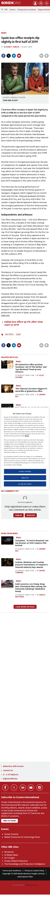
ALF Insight (9, 857)
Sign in (14, 50)
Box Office (9, 334)
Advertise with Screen (13, 766)
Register (31, 515)
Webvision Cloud (31, 885)
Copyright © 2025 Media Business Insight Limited (23, 873)
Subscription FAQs (25, 876)
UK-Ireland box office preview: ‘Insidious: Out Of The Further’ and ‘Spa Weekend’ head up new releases (30, 368)
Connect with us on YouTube (31, 787)
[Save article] (46, 56)
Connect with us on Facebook (5, 787)
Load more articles (25, 607)
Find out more (9, 821)
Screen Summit (11, 834)
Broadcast (9, 852)
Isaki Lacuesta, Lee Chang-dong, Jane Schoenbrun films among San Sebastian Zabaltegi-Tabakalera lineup (30, 588)
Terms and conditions (11, 870)
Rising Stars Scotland (27, 9)
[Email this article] (19, 56)
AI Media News (11, 855)
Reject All (25, 477)
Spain (18, 334)
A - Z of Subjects (10, 774)
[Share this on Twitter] (8, 56)
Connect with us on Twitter (14, 787)
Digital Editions (10, 779)
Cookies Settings (25, 471)
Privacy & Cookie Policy (34, 870)
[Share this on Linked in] (14, 56)
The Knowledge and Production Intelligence (24, 864)
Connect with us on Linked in (23, 787)
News (4, 33)
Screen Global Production (16, 861)
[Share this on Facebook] (3, 56)
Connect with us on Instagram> (39, 787)
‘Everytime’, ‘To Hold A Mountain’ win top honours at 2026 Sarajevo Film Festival (31, 543)
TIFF (6, 9)
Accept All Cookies (25, 484)
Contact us (8, 770)
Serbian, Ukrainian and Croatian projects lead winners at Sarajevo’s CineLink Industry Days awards (31, 564)
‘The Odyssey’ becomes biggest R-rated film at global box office (31, 389)
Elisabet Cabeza (11, 47)
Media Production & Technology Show (22, 837)
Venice (12, 9)
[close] (48, 50)
